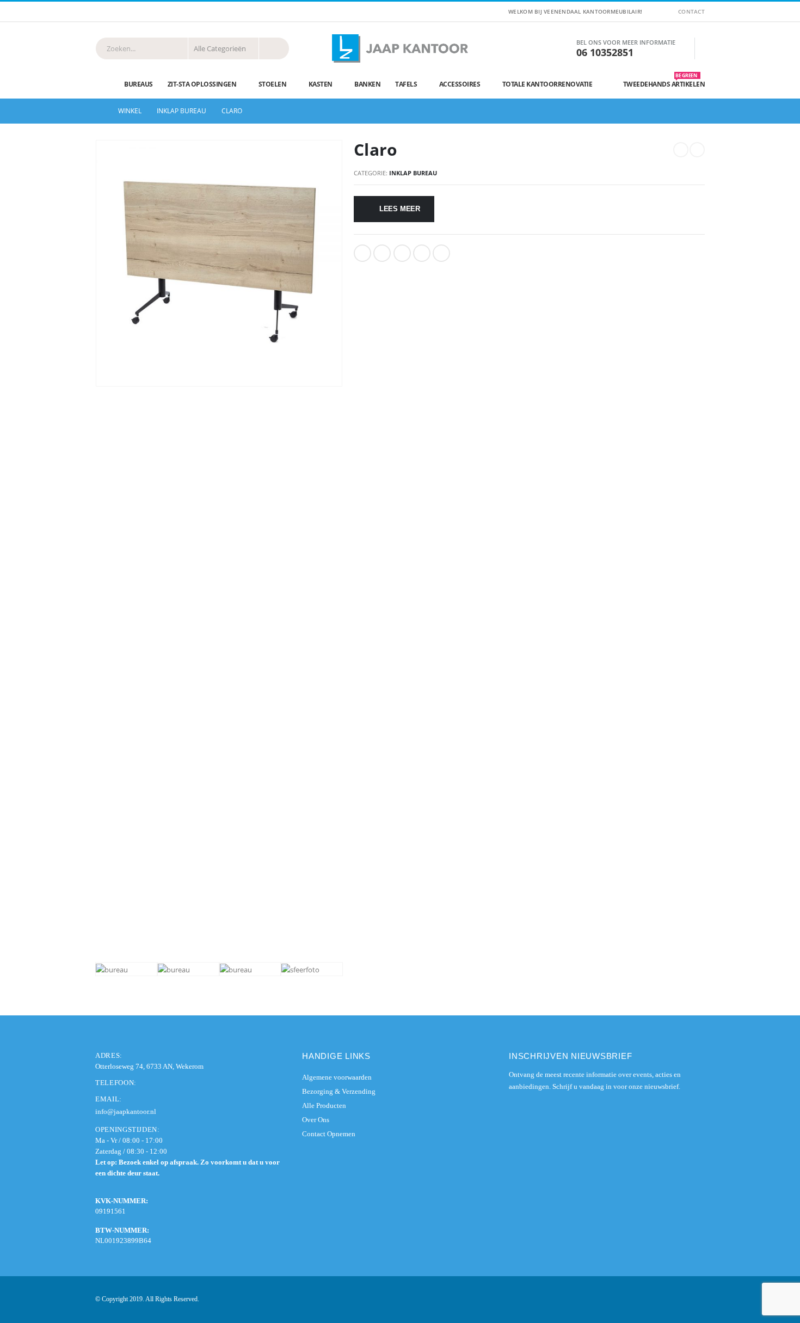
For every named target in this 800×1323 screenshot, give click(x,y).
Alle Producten (324, 1105)
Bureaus (138, 84)
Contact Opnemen (328, 1134)
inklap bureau (413, 173)
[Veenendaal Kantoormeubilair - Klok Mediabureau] (400, 48)
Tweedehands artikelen (664, 82)
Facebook (362, 253)
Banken (367, 84)
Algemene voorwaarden (337, 1077)
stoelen (273, 84)
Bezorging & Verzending (339, 1091)
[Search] (274, 48)
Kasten (321, 84)
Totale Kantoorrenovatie (547, 84)
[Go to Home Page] (99, 111)
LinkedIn (402, 253)
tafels (406, 84)
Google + (421, 253)
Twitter (382, 253)
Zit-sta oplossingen (202, 84)
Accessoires (460, 84)
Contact (691, 11)
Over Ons (315, 1120)
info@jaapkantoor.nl (125, 1111)
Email (441, 253)
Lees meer (399, 209)
